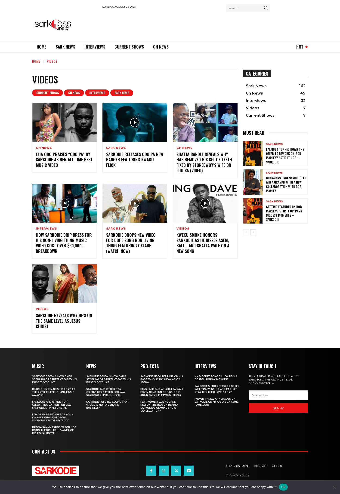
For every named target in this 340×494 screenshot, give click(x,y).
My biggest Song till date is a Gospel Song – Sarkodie (216, 378)
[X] (176, 471)
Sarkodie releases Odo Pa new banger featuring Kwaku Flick (134, 159)
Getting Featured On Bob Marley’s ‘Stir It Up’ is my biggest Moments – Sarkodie (284, 213)
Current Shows (47, 92)
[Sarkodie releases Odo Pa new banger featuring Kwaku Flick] (134, 122)
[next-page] (253, 232)
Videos (182, 228)
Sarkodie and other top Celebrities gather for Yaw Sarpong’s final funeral (51, 404)
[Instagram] (164, 471)
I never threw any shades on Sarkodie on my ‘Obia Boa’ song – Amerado (217, 401)
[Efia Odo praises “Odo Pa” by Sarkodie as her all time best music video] (64, 122)
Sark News (121, 92)
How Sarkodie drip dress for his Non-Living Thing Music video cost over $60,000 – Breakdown (64, 243)
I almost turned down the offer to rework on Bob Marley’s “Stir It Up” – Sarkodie (285, 155)
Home (36, 61)
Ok (283, 487)
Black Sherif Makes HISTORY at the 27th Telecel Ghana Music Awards (53, 392)
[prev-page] (246, 232)
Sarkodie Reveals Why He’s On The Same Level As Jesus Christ (64, 320)
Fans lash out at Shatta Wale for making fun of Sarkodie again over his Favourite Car (161, 392)
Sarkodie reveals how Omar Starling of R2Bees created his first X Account (54, 379)
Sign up (278, 408)
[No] (334, 487)
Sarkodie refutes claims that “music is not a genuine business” (107, 404)
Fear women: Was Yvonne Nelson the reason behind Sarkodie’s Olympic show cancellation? (159, 406)
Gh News (74, 92)
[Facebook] (151, 471)
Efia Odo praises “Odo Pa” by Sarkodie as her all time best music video (64, 159)
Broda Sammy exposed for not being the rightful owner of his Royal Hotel (54, 430)
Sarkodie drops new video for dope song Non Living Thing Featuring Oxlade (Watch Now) (131, 243)
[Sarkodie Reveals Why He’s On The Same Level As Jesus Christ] (64, 283)
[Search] (265, 8)
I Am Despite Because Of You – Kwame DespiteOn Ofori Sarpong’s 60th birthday (52, 417)
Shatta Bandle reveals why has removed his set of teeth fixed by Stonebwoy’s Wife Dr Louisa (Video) (204, 162)
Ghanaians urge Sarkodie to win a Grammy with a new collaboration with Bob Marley (286, 184)
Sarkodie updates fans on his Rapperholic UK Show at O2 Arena (161, 379)
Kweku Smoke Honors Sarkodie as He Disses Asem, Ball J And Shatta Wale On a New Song (202, 243)
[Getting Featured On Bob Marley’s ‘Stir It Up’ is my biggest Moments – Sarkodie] (253, 211)
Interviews (97, 92)
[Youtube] (189, 471)
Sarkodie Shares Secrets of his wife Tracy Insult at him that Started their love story (217, 389)
